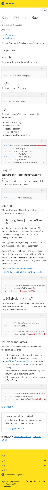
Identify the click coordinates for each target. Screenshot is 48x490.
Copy (42, 68)
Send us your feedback (15, 428)
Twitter (17, 436)
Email (4, 440)
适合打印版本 (7, 406)
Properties (10, 35)
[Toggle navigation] (44, 4)
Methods (9, 38)
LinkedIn (37, 436)
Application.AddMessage (21, 268)
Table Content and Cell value (22, 361)
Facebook (26, 436)
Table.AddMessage (10, 272)
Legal (3, 482)
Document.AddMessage (31, 272)
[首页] (9, 4)
